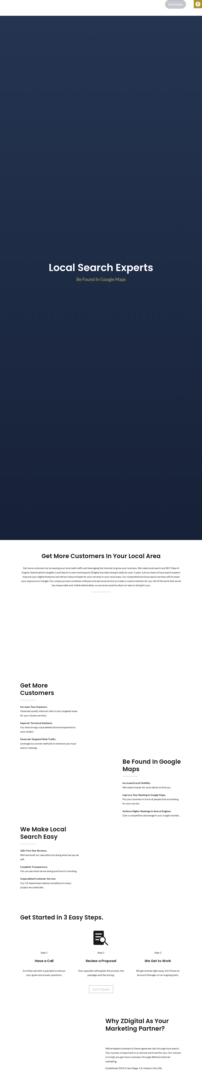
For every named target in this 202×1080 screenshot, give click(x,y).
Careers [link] (119, 4)
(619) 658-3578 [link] (42, 654)
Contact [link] (131, 4)
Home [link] (51, 4)
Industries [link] (75, 4)
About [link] (62, 4)
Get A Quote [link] (175, 4)
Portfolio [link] (106, 4)
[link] (198, 4)
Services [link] (89, 4)
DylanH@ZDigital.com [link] (42, 650)
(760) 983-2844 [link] (151, 4)
